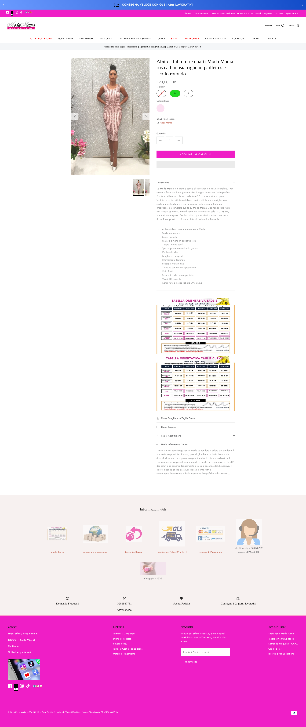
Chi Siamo (13, 646)
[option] (110, 116)
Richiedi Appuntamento (20, 652)
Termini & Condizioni (124, 633)
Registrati (191, 662)
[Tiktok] (21, 12)
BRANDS (272, 38)
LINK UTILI (256, 38)
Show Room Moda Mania (281, 633)
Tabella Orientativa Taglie (281, 638)
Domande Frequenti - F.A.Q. (287, 13)
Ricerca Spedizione (245, 13)
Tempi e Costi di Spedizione (223, 13)
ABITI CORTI (106, 38)
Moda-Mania (166, 122)
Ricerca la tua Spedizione (281, 653)
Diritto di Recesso (202, 13)
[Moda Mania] (21, 25)
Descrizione (163, 182)
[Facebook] (7, 12)
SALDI (174, 38)
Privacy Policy (120, 643)
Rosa (160, 108)
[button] (196, 165)
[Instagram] (17, 12)
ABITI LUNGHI (86, 38)
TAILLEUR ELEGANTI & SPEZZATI (134, 38)
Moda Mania (20, 712)
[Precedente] (74, 116)
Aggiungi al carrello (195, 154)
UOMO (161, 38)
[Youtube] (12, 13)
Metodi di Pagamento (264, 13)
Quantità (161, 133)
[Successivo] (145, 116)
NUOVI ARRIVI (65, 38)
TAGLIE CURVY (191, 38)
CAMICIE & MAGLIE (215, 38)
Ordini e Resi (275, 649)
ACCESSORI (238, 38)
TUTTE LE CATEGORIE (41, 38)
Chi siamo (188, 13)
